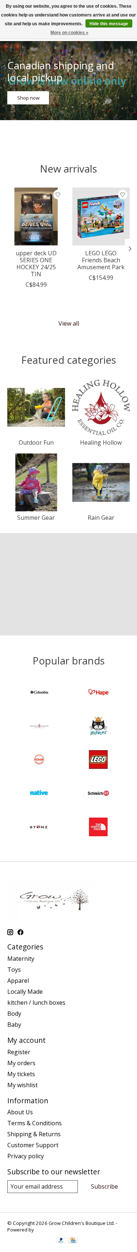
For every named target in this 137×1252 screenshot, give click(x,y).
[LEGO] (98, 760)
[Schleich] (98, 794)
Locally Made (25, 992)
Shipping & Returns (34, 1134)
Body (14, 1014)
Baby (14, 1025)
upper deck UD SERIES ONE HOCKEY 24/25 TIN (36, 263)
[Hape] (98, 693)
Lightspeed (47, 1229)
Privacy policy (25, 1156)
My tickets (21, 1074)
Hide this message (109, 23)
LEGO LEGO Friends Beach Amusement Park (101, 260)
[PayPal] (61, 1241)
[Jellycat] (98, 726)
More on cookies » (69, 32)
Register (18, 1052)
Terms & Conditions (34, 1123)
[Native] (39, 794)
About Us (20, 1112)
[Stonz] (39, 827)
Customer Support (32, 1145)
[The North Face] (98, 827)
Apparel (18, 981)
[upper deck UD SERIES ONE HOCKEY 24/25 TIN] (36, 216)
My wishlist (22, 1085)
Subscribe (104, 1186)
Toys (14, 970)
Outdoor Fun (36, 442)
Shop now (28, 98)
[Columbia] (39, 693)
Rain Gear (101, 518)
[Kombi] (39, 760)
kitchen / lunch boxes (36, 1003)
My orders (21, 1063)
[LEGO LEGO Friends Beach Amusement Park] (101, 216)
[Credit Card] (72, 1241)
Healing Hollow (101, 442)
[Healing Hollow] (39, 726)
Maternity (20, 959)
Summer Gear (36, 518)
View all (68, 323)
